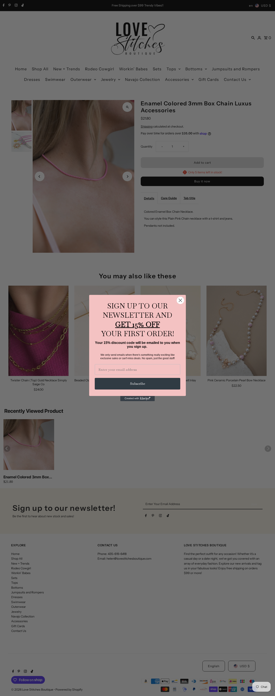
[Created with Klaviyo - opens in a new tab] (137, 398)
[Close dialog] (180, 300)
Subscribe (137, 383)
